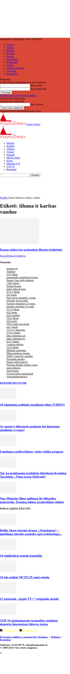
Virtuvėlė (11, 71)
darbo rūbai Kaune (16, 289)
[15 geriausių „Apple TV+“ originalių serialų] (8, 592)
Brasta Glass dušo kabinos (20, 280)
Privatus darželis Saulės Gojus (22, 365)
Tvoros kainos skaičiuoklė (20, 373)
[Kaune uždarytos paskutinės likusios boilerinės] (19, 243)
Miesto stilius (13, 157)
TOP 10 (11, 166)
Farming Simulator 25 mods (21, 303)
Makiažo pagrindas (16, 350)
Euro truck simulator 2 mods (21, 297)
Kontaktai (5, 639)
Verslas (10, 151)
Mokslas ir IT (13, 163)
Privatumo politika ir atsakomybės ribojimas (24, 637)
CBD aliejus (13, 283)
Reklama (56, 637)
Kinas (10, 160)
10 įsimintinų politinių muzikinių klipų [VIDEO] (32, 404)
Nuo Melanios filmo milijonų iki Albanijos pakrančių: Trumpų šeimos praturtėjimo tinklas (32, 500)
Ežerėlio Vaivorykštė (17, 300)
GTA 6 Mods (13, 332)
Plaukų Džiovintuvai (17, 362)
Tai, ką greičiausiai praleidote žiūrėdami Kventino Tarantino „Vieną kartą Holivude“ (33, 474)
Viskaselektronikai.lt (17, 376)
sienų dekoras (14, 368)
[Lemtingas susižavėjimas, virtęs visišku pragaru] (8, 445)
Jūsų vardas (36, 85)
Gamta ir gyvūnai (15, 68)
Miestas (10, 143)
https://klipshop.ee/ (16, 335)
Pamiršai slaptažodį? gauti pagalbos (18, 95)
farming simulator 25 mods (20, 306)
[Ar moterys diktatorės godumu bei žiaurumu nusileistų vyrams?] (8, 420)
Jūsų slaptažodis (38, 88)
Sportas (10, 56)
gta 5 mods (12, 327)
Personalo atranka (16, 359)
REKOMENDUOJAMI (13, 383)
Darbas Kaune (14, 286)
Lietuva (10, 44)
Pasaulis (11, 154)
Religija (10, 53)
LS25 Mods (13, 347)
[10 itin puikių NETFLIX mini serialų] (8, 571)
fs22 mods (12, 312)
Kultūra (10, 146)
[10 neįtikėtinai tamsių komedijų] (8, 549)
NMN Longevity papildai (20, 356)
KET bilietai (13, 341)
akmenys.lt (12, 268)
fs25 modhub (13, 315)
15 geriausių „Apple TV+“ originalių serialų (29, 599)
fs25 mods (12, 321)
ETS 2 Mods (13, 292)
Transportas (12, 59)
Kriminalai (12, 62)
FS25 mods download (18, 324)
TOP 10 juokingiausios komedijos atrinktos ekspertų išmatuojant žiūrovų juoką (29, 622)
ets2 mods (12, 295)
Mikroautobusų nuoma (18, 353)
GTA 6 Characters (16, 330)
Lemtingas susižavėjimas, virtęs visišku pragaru (31, 451)
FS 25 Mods (13, 309)
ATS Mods (12, 274)
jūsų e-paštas (36, 104)
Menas (10, 47)
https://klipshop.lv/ (16, 338)
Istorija (10, 65)
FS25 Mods (13, 318)
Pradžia (4, 197)
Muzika (10, 50)
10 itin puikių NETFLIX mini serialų (24, 577)
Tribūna (10, 149)
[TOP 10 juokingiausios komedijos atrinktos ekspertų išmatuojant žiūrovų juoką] (8, 614)
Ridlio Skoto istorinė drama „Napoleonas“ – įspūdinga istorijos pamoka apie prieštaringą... (31, 532)
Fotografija (12, 73)
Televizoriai (13, 370)
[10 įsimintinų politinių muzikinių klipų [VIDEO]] (8, 398)
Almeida (11, 271)
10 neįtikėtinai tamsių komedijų (21, 555)
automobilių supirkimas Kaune (22, 277)
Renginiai (11, 169)
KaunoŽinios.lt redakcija (12, 255)
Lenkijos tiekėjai (15, 344)
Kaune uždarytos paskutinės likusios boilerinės (31, 249)
